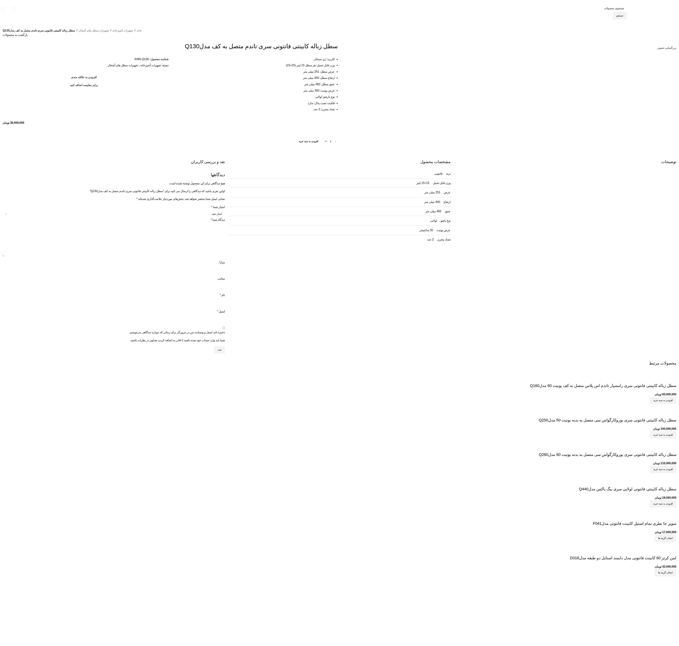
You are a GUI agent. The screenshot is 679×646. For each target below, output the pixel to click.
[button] (663, 400)
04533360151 (322, 613)
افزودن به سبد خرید (308, 141)
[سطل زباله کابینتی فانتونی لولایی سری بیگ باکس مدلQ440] (646, 475)
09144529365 (321, 621)
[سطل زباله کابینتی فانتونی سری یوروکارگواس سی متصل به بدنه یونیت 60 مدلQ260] (632, 440)
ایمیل (221, 311)
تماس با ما (501, 612)
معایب (221, 278)
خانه (139, 30)
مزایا (222, 262)
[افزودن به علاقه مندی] (652, 378)
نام (222, 294)
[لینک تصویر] (593, 592)
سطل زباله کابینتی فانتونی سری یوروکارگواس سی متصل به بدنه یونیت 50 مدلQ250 (607, 420)
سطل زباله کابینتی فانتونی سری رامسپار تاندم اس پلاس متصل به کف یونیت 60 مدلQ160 (603, 385)
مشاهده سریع (662, 378)
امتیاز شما (218, 207)
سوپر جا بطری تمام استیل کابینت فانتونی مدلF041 (634, 523)
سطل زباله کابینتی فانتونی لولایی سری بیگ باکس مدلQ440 (627, 489)
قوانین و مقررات (498, 618)
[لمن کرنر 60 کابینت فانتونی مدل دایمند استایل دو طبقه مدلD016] (643, 544)
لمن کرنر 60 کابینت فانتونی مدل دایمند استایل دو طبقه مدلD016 (623, 558)
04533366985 (302, 613)
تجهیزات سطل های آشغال (94, 30)
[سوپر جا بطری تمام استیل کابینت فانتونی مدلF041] (651, 509)
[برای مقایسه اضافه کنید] (672, 378)
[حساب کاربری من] (28, 12)
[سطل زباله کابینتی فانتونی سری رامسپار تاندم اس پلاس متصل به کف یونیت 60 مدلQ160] (629, 371)
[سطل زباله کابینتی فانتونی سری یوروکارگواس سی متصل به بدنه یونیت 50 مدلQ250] (632, 406)
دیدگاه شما (218, 219)
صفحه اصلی (500, 605)
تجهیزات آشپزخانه (122, 30)
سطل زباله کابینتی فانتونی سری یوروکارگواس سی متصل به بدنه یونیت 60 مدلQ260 (607, 454)
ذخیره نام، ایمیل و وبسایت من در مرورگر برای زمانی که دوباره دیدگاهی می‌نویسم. (177, 332)
